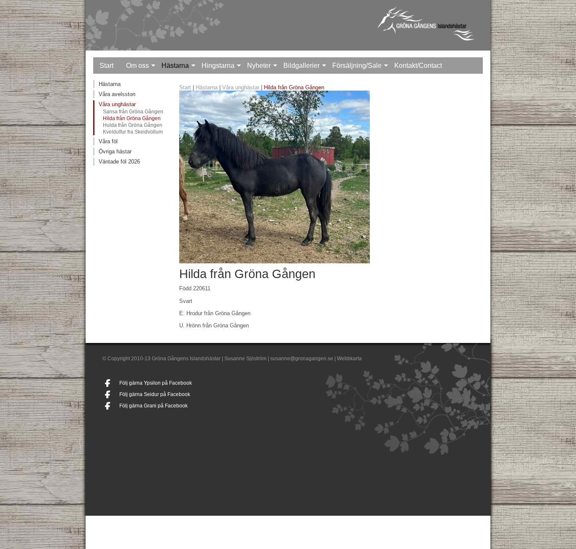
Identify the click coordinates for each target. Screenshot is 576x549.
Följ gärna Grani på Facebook (153, 405)
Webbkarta (349, 358)
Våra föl (108, 141)
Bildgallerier (301, 65)
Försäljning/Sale (357, 65)
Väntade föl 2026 (119, 161)
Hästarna (175, 65)
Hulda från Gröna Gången (132, 125)
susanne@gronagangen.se (301, 358)
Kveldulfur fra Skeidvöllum (133, 131)
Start (106, 65)
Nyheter (259, 65)
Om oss (137, 65)
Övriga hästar (115, 151)
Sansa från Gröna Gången (133, 111)
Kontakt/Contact (418, 65)
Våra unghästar (117, 104)
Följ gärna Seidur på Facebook (154, 394)
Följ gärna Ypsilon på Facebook (155, 383)
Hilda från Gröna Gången (132, 118)
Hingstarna (218, 65)
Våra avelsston (117, 94)
